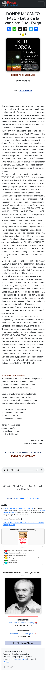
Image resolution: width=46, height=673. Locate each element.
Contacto (6, 662)
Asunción (14, 633)
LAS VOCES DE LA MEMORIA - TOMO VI (18, 508)
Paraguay (30, 623)
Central (23, 623)
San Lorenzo (14, 623)
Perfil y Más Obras (23, 643)
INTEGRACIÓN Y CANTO (27, 498)
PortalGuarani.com (19, 659)
